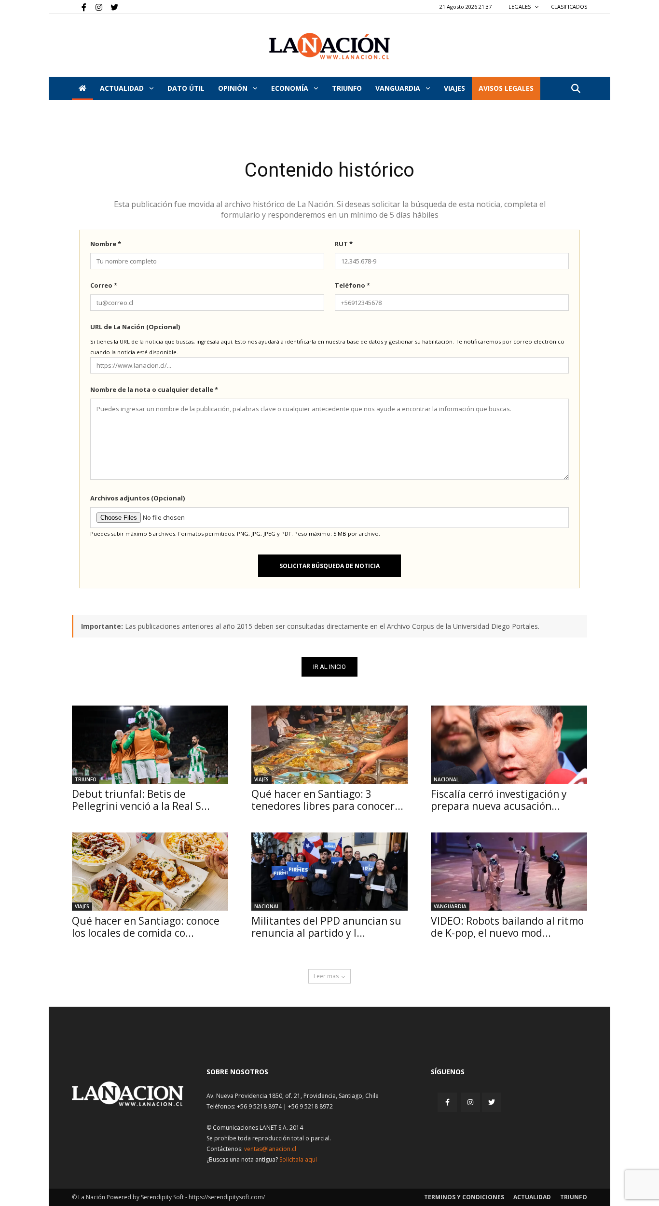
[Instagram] (95, 7)
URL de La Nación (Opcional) (135, 326)
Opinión (233, 88)
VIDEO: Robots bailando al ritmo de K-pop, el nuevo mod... (507, 927)
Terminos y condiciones (464, 1197)
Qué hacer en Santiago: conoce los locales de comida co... (146, 927)
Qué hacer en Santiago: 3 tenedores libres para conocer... (327, 800)
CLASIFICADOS (569, 6)
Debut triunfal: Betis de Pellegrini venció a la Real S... (141, 800)
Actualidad (123, 88)
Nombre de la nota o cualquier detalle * (154, 389)
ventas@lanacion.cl (270, 1149)
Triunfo (347, 88)
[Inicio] (82, 88)
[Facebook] (79, 7)
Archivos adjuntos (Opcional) (137, 498)
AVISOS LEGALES (506, 88)
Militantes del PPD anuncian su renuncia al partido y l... (326, 927)
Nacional (446, 779)
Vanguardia (398, 88)
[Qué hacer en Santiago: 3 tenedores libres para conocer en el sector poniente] (329, 745)
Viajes (261, 779)
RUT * (344, 243)
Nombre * (105, 243)
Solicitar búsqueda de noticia (329, 566)
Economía (290, 88)
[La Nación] (329, 46)
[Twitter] (111, 7)
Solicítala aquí (298, 1159)
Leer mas (326, 976)
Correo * (103, 285)
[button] (575, 89)
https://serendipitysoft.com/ (227, 1197)
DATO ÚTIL (186, 88)
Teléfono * (352, 285)
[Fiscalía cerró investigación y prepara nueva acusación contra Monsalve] (509, 745)
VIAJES (454, 88)
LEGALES (520, 6)
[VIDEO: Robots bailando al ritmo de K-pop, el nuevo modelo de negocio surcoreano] (509, 871)
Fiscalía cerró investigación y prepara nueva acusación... (499, 800)
